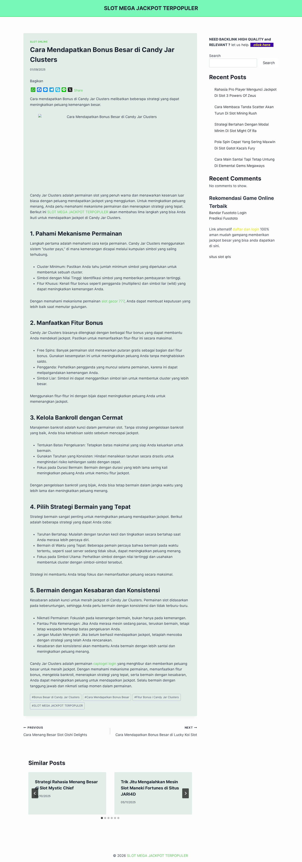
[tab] (102, 818)
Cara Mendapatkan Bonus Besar (107, 697)
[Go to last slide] (35, 793)
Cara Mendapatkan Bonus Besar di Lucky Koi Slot (156, 731)
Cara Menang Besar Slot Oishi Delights (55, 731)
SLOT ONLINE (39, 41)
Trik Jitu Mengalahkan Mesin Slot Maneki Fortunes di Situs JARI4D (150, 788)
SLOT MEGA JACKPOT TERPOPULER (57, 705)
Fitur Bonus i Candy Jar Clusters (156, 697)
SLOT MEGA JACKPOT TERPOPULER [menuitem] (77, 212)
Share (78, 90)
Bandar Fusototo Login (228, 213)
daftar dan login (246, 229)
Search (215, 56)
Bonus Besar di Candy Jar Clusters (56, 697)
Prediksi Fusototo (223, 218)
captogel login (104, 664)
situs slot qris (220, 257)
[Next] (185, 793)
